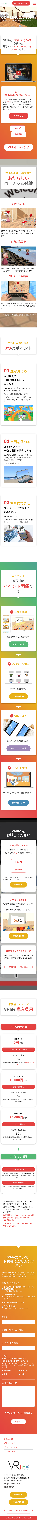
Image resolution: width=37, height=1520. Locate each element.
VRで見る (17, 116)
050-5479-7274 (9, 1487)
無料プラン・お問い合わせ (18, 967)
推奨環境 (18, 134)
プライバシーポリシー (15, 1413)
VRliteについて (17, 147)
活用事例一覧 (17, 803)
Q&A (16, 853)
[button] (18, 885)
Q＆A (16, 128)
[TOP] (4, 3)
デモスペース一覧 (17, 748)
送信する (18, 1422)
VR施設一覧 (17, 644)
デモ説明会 (17, 696)
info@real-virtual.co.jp (12, 1484)
